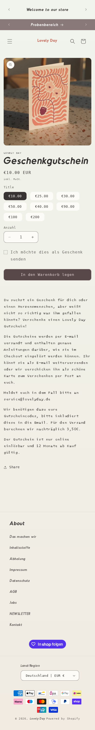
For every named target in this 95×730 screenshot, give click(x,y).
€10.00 (15, 196)
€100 (13, 217)
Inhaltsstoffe (20, 547)
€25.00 (41, 196)
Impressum (18, 570)
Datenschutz (20, 580)
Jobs (13, 602)
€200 (35, 217)
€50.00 (15, 206)
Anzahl (10, 227)
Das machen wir (23, 536)
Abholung (18, 559)
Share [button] (14, 467)
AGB (13, 591)
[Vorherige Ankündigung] (9, 9)
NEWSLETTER (20, 614)
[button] (9, 41)
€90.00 (68, 206)
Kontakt (16, 624)
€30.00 (68, 196)
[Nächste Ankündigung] (86, 9)
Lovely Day (38, 718)
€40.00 (41, 206)
